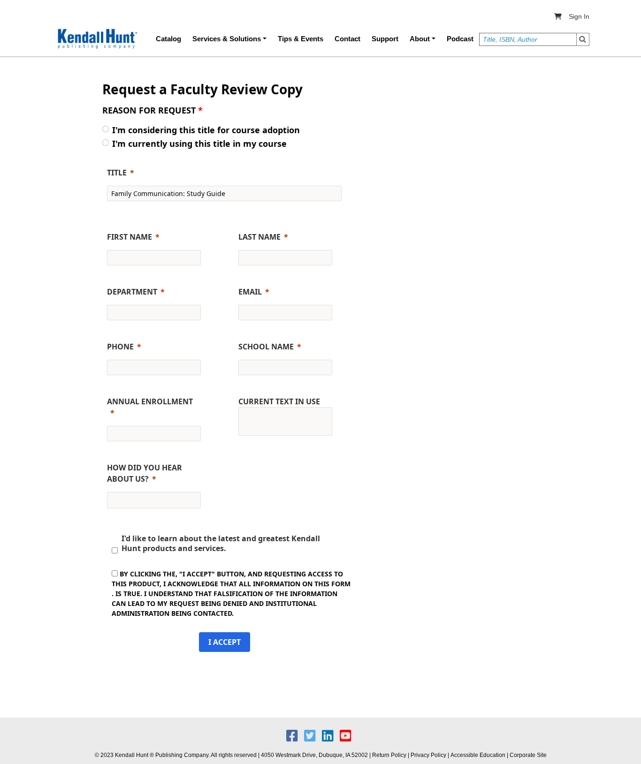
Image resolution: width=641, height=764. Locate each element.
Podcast (460, 39)
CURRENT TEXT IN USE (279, 401)
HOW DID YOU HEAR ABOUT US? (144, 473)
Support (385, 39)
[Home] (97, 39)
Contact (347, 39)
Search (582, 39)
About (420, 39)
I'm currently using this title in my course (199, 143)
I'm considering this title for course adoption (206, 130)
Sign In (579, 16)
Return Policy (389, 755)
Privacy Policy (428, 755)
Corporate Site (528, 755)
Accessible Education (477, 755)
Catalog (168, 39)
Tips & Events (300, 39)
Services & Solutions (226, 39)
